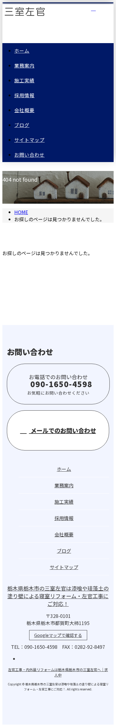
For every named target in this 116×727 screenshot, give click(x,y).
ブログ (21, 124)
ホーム (21, 50)
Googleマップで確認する (58, 635)
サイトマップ (29, 139)
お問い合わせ (29, 154)
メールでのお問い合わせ (62, 430)
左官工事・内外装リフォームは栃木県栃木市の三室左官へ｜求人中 (58, 672)
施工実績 (24, 80)
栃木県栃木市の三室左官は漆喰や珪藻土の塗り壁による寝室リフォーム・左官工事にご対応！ (58, 595)
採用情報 (24, 95)
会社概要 (24, 110)
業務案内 (24, 65)
